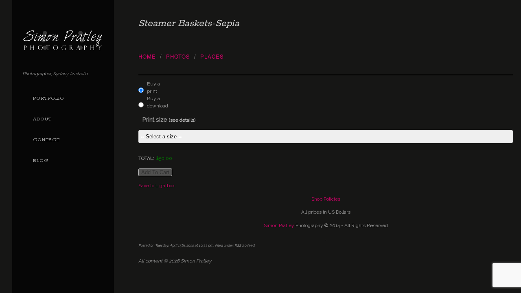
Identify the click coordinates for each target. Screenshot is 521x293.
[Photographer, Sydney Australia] (63, 47)
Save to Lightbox (156, 185)
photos (178, 56)
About (42, 119)
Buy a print (153, 87)
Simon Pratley (279, 225)
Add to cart (155, 172)
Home (147, 56)
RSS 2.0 (240, 245)
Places (212, 56)
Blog (40, 161)
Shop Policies (325, 199)
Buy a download (155, 102)
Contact (46, 140)
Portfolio (48, 98)
